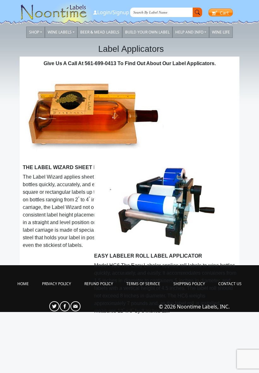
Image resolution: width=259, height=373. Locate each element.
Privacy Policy (56, 283)
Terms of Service (143, 283)
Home (23, 283)
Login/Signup (113, 12)
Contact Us (230, 283)
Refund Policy (98, 283)
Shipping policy (189, 283)
